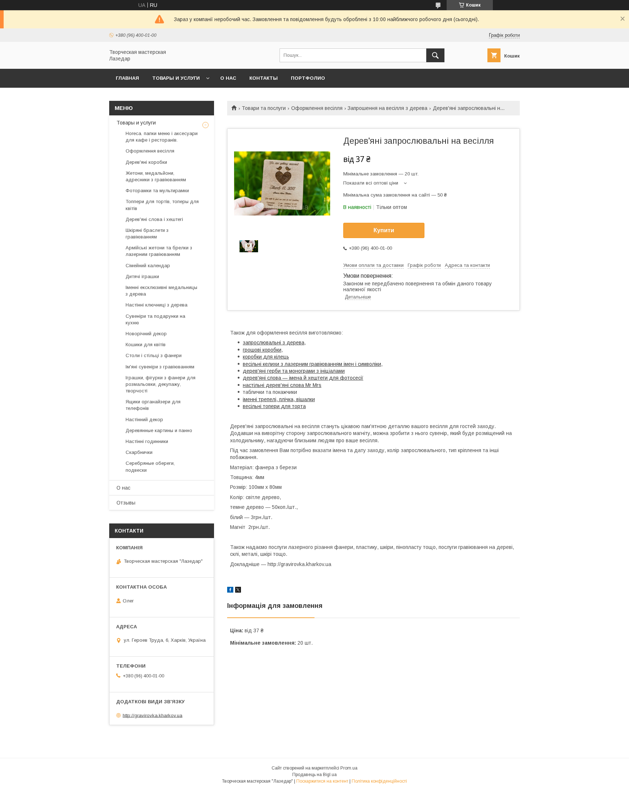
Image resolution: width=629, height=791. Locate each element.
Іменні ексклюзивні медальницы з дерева (161, 291)
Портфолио (308, 78)
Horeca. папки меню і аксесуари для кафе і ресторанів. (162, 137)
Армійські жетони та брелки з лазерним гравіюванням (159, 251)
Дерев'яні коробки (146, 162)
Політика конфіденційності (379, 781)
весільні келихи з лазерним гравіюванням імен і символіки (312, 364)
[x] (238, 591)
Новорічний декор (146, 333)
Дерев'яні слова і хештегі (154, 219)
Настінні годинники (147, 441)
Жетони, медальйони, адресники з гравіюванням (156, 176)
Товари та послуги (264, 108)
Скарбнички (139, 452)
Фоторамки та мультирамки (157, 190)
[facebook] (230, 591)
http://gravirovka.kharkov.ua (152, 715)
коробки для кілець (266, 357)
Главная (127, 78)
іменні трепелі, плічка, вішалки (279, 399)
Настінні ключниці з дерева (156, 305)
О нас (228, 78)
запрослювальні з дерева (273, 342)
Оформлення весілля (317, 108)
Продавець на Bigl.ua (314, 774)
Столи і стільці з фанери (154, 355)
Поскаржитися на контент (322, 781)
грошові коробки (262, 350)
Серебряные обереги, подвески (150, 466)
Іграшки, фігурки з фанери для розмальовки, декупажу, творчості (160, 384)
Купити (383, 230)
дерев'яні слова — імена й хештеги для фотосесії (303, 378)
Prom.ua (348, 768)
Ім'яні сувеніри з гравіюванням (160, 366)
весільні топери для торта (274, 406)
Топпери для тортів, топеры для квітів (162, 205)
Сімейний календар (148, 265)
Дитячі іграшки (142, 276)
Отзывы (125, 503)
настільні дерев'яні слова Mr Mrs (282, 385)
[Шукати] (435, 55)
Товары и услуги (176, 78)
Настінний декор (144, 419)
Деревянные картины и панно (159, 430)
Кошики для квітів (146, 344)
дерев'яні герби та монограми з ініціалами (294, 371)
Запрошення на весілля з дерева (387, 108)
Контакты (263, 78)
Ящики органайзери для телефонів (153, 405)
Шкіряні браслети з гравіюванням (147, 234)
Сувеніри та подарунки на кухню (155, 319)
